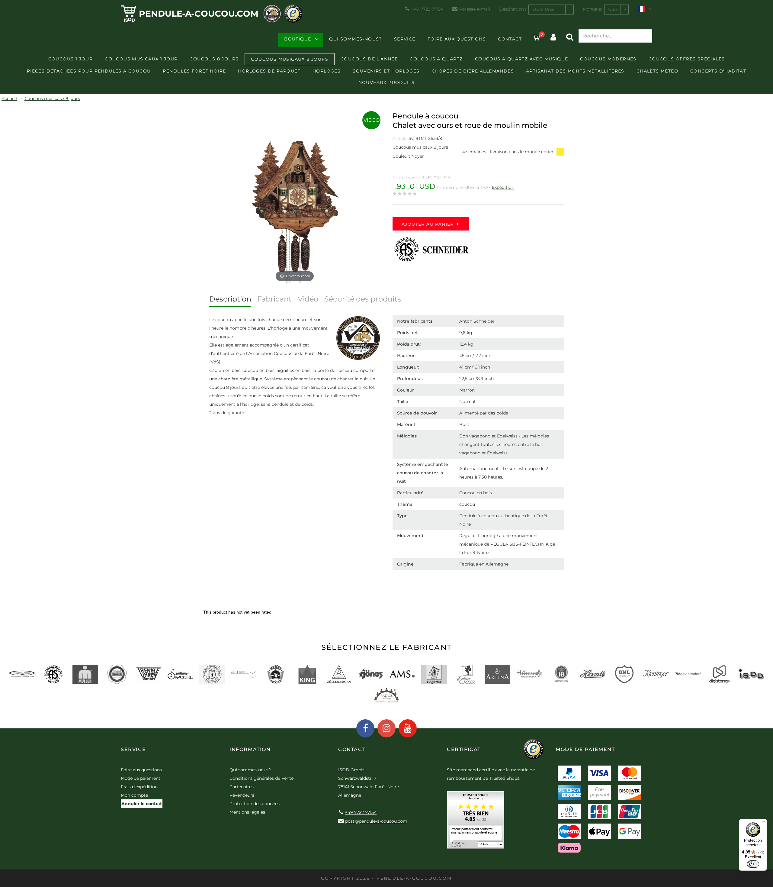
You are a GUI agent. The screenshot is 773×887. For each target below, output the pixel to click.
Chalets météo (657, 71)
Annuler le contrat (141, 803)
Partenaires (241, 786)
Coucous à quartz (436, 59)
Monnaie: (592, 9)
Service (404, 39)
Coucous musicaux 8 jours (289, 59)
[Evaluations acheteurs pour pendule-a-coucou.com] (475, 822)
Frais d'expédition (139, 786)
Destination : (512, 9)
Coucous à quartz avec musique (521, 59)
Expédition (503, 187)
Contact (510, 39)
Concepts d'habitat (718, 71)
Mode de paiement (140, 778)
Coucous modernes (608, 59)
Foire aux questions (457, 39)
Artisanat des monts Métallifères (575, 71)
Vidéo (308, 299)
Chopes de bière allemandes (473, 71)
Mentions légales (247, 812)
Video (372, 120)
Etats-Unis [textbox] (543, 9)
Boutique (297, 39)
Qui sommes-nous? (355, 39)
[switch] (753, 864)
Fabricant (274, 299)
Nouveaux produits (386, 82)
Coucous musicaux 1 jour (141, 59)
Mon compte (134, 795)
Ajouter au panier (428, 224)
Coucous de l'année (369, 59)
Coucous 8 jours (214, 59)
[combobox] (551, 10)
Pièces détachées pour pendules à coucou (89, 71)
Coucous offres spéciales (687, 59)
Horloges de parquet (269, 71)
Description (230, 299)
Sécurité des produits (362, 299)
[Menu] (763, 822)
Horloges (327, 71)
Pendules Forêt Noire (194, 71)
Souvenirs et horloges (386, 71)
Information (250, 749)
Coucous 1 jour (70, 59)
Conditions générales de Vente (261, 778)
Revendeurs (241, 795)
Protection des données (254, 803)
